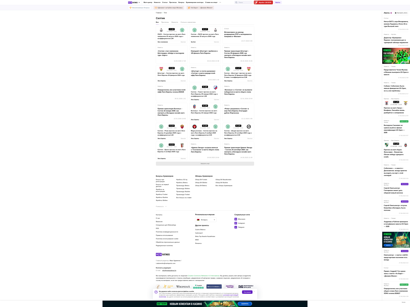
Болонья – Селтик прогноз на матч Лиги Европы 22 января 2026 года (204, 112)
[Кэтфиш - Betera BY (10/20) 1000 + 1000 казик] (205, 304)
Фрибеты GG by (181, 179)
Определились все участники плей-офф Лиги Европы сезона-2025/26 (172, 91)
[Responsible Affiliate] (246, 286)
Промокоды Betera (182, 185)
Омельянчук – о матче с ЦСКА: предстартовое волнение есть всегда (396, 257)
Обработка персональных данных (168, 242)
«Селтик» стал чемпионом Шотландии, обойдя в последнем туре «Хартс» (171, 53)
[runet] (158, 286)
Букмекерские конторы (195, 2)
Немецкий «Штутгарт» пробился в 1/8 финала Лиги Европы (204, 52)
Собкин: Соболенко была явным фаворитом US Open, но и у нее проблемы (395, 88)
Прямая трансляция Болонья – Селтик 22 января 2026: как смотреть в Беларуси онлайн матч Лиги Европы (171, 112)
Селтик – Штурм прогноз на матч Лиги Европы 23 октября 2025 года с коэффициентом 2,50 (238, 133)
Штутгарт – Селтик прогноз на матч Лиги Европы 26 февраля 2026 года (171, 74)
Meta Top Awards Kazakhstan (205, 236)
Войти (277, 2)
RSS (157, 228)
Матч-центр (148, 2)
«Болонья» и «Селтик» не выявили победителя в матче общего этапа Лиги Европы (238, 92)
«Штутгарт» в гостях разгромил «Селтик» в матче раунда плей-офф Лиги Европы (203, 73)
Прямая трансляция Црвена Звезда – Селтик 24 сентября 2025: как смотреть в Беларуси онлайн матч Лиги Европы (238, 151)
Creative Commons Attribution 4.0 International (203, 276)
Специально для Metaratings (166, 225)
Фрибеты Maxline (162, 197)
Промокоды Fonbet (183, 194)
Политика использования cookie (167, 239)
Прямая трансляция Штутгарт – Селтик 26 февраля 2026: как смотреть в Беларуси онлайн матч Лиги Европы (237, 54)
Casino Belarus (200, 229)
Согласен (247, 292)
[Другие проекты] (134, 2)
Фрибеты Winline (162, 200)
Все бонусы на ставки (183, 197)
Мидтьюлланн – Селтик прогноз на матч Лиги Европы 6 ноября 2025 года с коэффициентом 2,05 (204, 133)
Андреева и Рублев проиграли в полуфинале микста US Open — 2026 (396, 224)
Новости (157, 2)
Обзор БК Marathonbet (223, 179)
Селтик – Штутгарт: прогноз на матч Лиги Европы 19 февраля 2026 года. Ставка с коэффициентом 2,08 (238, 75)
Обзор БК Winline (201, 182)
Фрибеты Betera (181, 182)
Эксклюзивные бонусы (141, 8)
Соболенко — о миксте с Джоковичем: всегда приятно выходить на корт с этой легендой (395, 171)
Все (157, 22)
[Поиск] (236, 2)
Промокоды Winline (183, 188)
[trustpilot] (198, 286)
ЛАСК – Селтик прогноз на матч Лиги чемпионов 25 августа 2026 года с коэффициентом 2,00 (171, 36)
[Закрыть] (407, 303)
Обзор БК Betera (201, 185)
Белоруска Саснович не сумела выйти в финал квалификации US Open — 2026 (394, 128)
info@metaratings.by (169, 270)
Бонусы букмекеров (164, 176)
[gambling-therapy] (230, 286)
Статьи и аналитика (188, 22)
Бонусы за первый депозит (162, 185)
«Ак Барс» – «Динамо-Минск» (201, 8)
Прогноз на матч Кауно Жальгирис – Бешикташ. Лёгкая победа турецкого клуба (393, 153)
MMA (197, 240)
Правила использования (164, 235)
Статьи (165, 2)
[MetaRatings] (163, 254)
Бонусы (181, 2)
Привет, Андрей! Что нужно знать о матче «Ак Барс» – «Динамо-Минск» (394, 273)
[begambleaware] (214, 286)
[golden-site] (168, 286)
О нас (158, 218)
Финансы (198, 243)
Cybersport (199, 233)
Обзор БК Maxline (222, 182)
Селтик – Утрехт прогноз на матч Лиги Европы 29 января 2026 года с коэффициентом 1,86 (204, 94)
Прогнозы (173, 2)
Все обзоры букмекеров (224, 185)
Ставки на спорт (211, 2)
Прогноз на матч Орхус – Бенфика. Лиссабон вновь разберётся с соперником (394, 110)
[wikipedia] (183, 286)
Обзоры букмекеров (204, 176)
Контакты (159, 215)
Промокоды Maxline (183, 191)
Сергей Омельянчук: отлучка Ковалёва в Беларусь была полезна (395, 207)
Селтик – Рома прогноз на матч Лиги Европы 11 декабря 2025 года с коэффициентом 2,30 (171, 133)
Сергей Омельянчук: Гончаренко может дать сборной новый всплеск (393, 190)
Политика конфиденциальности (167, 232)
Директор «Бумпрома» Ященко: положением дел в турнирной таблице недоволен (396, 40)
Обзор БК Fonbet (201, 179)
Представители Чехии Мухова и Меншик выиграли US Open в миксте (396, 72)
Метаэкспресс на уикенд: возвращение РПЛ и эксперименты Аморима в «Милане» (238, 34)
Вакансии (159, 221)
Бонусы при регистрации (160, 180)
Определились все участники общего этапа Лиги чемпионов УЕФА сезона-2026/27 (396, 291)
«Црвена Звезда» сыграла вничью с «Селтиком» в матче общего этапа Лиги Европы (205, 150)
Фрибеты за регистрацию (160, 190)
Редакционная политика (164, 245)
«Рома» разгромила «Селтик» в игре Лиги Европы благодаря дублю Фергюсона (236, 111)
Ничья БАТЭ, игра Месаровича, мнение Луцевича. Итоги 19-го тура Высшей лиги (396, 24)
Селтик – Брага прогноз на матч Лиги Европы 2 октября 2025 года (172, 151)
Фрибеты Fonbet (161, 194)
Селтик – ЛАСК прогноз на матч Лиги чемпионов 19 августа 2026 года (205, 35)
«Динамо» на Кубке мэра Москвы (170, 8)
